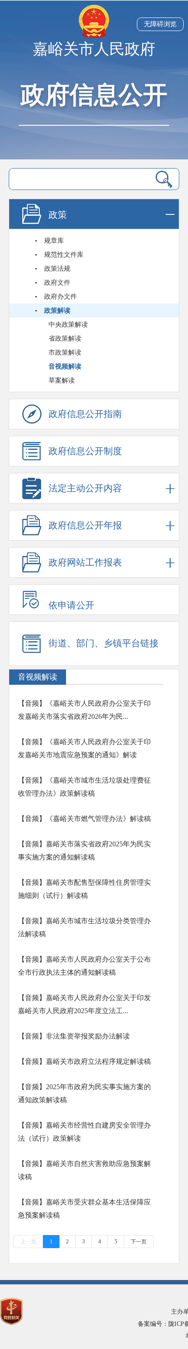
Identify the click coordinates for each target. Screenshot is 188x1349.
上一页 (28, 1242)
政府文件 (57, 282)
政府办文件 (60, 296)
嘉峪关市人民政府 (94, 49)
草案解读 (62, 380)
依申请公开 (71, 605)
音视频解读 (65, 366)
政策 (58, 215)
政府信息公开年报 (85, 525)
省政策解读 (65, 338)
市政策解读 (65, 352)
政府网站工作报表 (85, 562)
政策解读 (57, 310)
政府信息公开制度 (85, 451)
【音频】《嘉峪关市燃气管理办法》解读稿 (84, 818)
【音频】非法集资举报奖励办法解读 (74, 1036)
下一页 (138, 1242)
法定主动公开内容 (85, 488)
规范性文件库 (64, 254)
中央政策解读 (68, 324)
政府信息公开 (94, 94)
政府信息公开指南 (85, 414)
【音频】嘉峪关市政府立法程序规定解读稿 (84, 1061)
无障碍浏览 (160, 24)
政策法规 (57, 268)
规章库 (54, 240)
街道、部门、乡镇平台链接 (104, 643)
